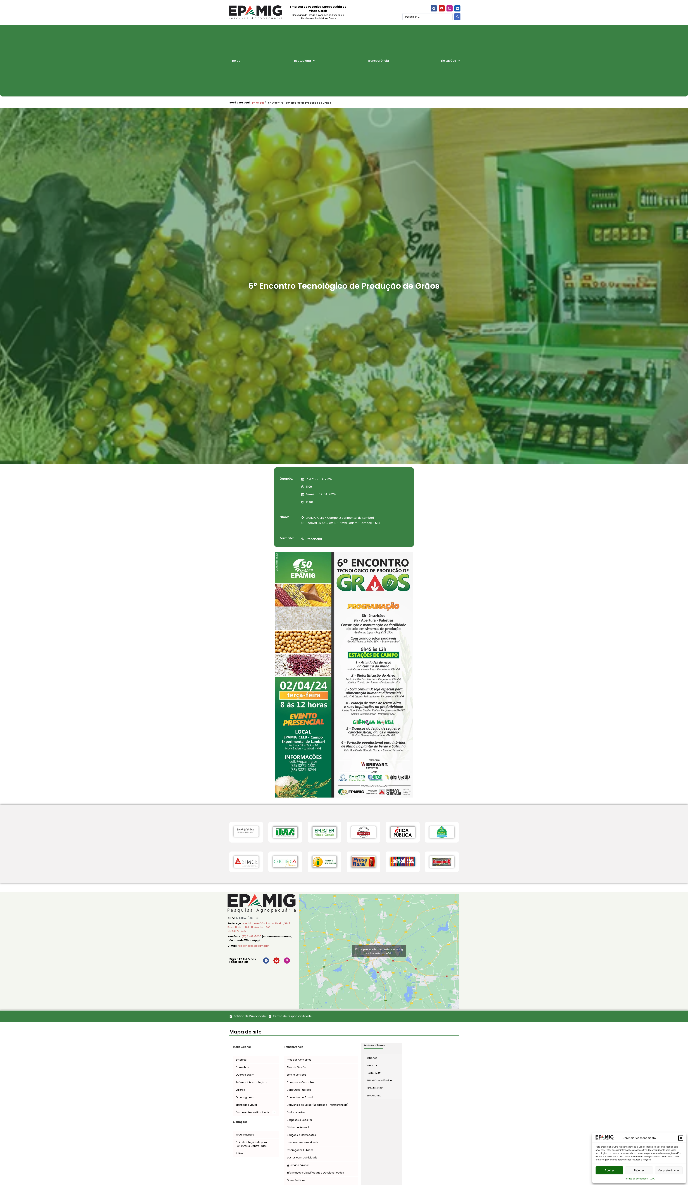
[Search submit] (457, 16)
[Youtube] (442, 8)
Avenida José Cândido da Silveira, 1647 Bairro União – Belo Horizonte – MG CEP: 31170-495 (259, 927)
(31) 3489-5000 (252, 936)
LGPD (652, 1178)
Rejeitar (639, 1170)
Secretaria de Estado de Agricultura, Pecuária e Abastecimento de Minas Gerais (318, 16)
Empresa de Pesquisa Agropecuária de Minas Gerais (318, 9)
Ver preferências (669, 1170)
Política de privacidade (636, 1178)
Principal (258, 103)
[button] (681, 1138)
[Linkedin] (457, 8)
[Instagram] (449, 8)
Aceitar (609, 1170)
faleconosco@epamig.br (253, 946)
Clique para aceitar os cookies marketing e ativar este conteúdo (379, 951)
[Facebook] (434, 8)
